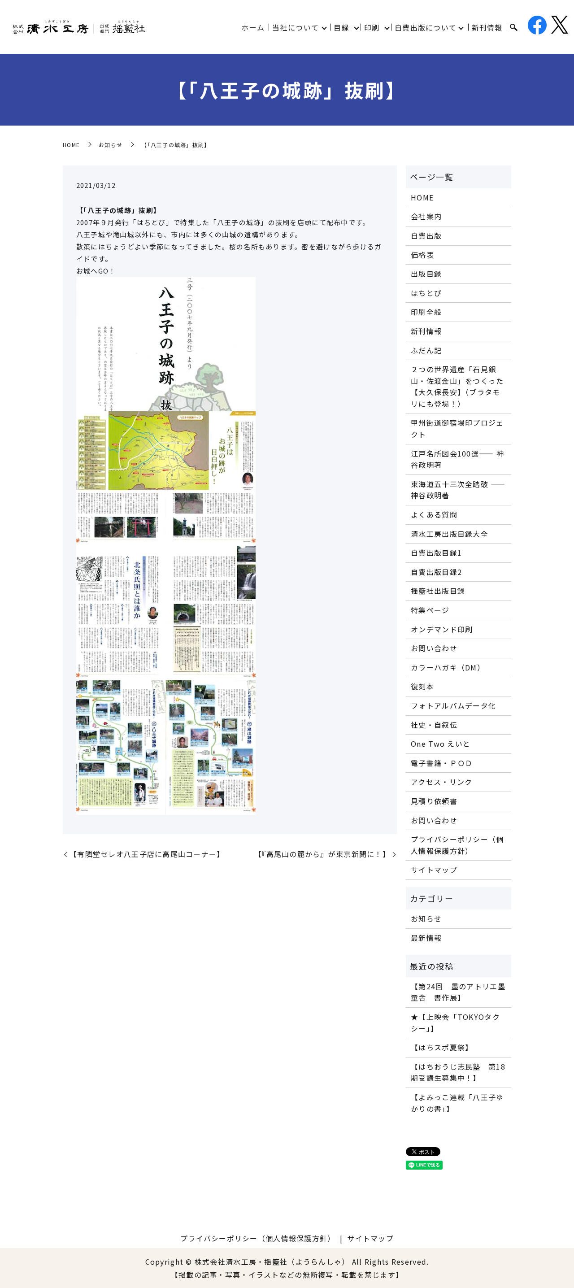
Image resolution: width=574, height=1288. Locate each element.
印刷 (372, 27)
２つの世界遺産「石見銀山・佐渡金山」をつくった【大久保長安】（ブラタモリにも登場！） (457, 386)
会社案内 (426, 216)
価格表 (422, 254)
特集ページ (430, 610)
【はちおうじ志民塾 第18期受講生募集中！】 (458, 1072)
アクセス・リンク (441, 781)
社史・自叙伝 (434, 724)
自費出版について (426, 27)
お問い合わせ (434, 648)
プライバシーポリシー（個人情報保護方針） (457, 845)
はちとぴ (426, 292)
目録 (341, 27)
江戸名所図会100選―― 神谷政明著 (457, 459)
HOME (71, 144)
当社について (295, 27)
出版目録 (426, 273)
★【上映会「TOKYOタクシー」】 (455, 1022)
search (513, 28)
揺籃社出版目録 (438, 590)
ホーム (253, 27)
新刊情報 (487, 27)
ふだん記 (426, 350)
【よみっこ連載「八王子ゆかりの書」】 (457, 1103)
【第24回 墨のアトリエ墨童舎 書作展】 (458, 992)
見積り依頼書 (434, 801)
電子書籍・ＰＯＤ (442, 762)
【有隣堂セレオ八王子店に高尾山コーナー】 (147, 854)
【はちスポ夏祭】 (442, 1047)
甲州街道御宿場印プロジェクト (457, 428)
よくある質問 (434, 514)
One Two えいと (440, 743)
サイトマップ (434, 869)
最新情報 (426, 937)
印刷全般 (426, 311)
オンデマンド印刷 (442, 629)
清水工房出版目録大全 (449, 533)
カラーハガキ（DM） (448, 667)
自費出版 (426, 235)
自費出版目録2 (436, 571)
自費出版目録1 (436, 552)
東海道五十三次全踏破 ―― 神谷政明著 (458, 490)
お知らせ (110, 144)
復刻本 (422, 686)
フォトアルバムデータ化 (453, 705)
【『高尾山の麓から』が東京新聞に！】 (322, 854)
